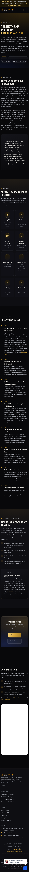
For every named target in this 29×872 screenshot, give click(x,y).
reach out (10, 592)
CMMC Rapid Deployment (8, 797)
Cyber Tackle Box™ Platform (8, 802)
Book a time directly (19, 698)
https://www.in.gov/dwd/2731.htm (14, 851)
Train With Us (14, 641)
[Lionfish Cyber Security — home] (7, 10)
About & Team (5, 810)
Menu (25, 10)
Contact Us (14, 635)
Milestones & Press (6, 813)
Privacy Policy (4, 818)
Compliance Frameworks (7, 794)
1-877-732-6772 (5, 699)
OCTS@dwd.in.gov (16, 849)
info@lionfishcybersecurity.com (11, 835)
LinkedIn (3, 785)
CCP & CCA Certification (7, 799)
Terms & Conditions (6, 820)
